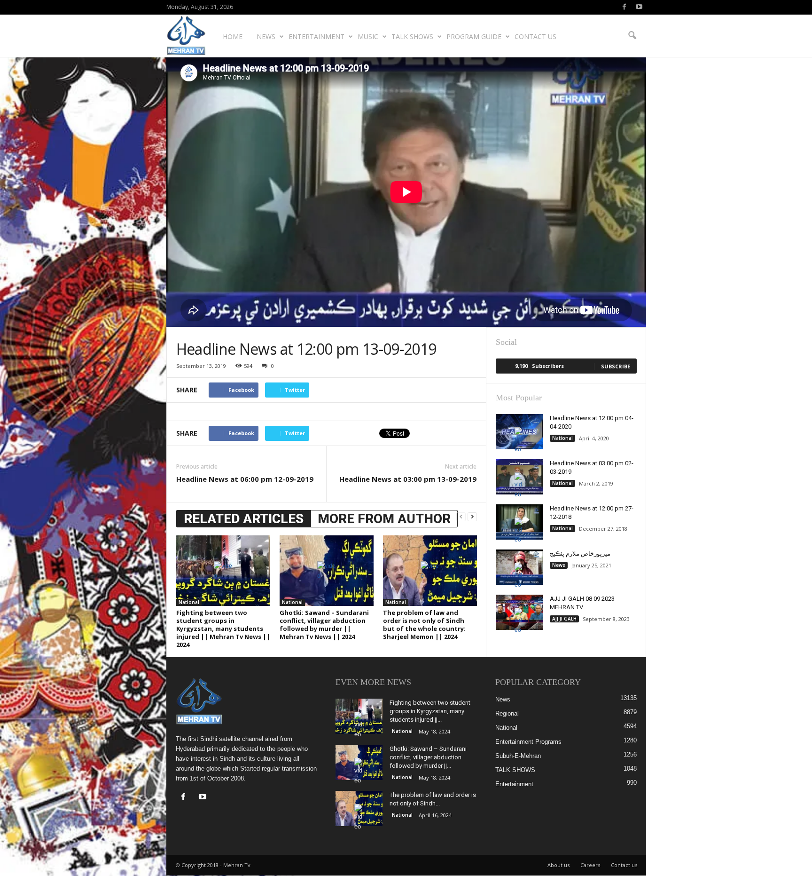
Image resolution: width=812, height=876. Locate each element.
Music (368, 36)
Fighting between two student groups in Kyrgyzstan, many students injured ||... (430, 711)
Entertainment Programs (528, 741)
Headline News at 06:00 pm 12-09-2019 (244, 479)
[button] (632, 35)
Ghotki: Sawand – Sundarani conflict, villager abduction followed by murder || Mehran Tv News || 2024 (324, 624)
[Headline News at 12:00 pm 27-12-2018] (519, 522)
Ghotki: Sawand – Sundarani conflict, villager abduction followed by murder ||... (428, 757)
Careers (590, 864)
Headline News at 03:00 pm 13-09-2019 (407, 479)
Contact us (535, 36)
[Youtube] (639, 7)
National (189, 602)
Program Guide (473, 36)
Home (232, 36)
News (266, 36)
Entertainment (316, 36)
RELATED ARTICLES (244, 518)
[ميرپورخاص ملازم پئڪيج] (519, 567)
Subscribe (615, 366)
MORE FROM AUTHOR (384, 518)
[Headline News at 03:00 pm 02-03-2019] (519, 476)
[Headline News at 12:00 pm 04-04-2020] (519, 431)
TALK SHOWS (412, 36)
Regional (507, 713)
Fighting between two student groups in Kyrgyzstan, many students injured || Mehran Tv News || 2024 (223, 628)
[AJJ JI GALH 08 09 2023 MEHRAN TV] (519, 612)
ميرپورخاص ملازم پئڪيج (580, 553)
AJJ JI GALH (564, 618)
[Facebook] (624, 7)
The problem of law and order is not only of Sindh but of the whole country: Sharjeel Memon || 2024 (424, 624)
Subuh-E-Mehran (518, 755)
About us (558, 864)
